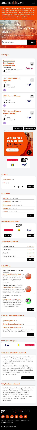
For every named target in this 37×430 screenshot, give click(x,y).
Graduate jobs (11, 24)
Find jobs (32, 42)
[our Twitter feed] (3, 416)
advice (6, 31)
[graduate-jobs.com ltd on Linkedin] (16, 416)
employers (25, 28)
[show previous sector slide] (14, 187)
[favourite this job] (32, 64)
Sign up (5, 357)
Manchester (7, 201)
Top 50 (7, 235)
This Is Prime (7, 67)
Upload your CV (26, 378)
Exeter (5, 212)
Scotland (11, 208)
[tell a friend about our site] (21, 416)
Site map (3, 420)
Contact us (17, 420)
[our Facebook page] (7, 416)
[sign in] (25, 416)
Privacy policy (26, 420)
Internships (17, 128)
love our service (15, 394)
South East (11, 198)
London (5, 198)
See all (29, 186)
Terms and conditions (7, 422)
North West (14, 201)
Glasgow (5, 208)
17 (2, 35)
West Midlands (15, 205)
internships (9, 28)
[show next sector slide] (22, 187)
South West (10, 212)
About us (10, 420)
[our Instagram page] (12, 416)
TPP (4, 82)
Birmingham (7, 205)
